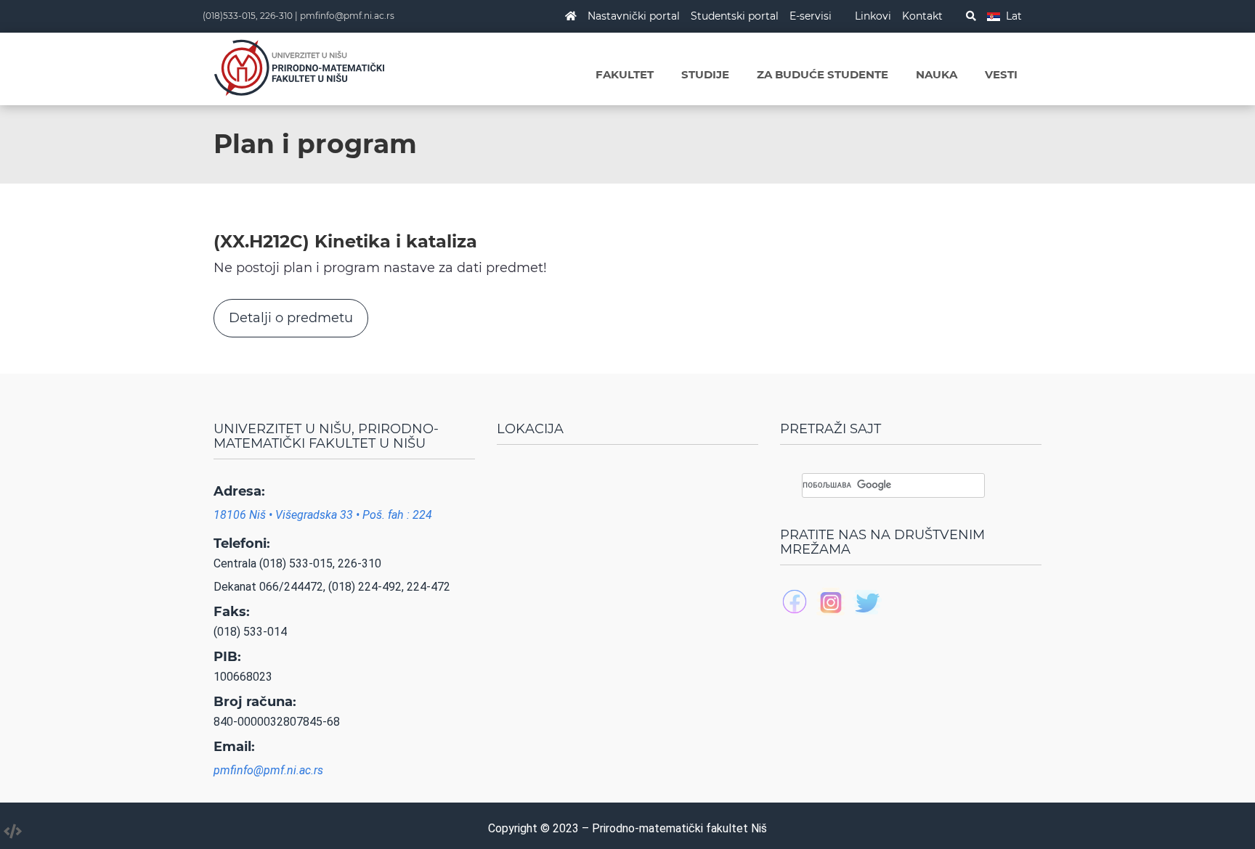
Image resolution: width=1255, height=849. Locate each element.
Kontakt (922, 15)
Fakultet (625, 74)
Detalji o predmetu (291, 318)
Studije (705, 74)
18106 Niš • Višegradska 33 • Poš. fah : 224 (323, 515)
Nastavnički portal (634, 15)
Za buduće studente (822, 74)
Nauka (936, 74)
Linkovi (873, 15)
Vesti (1001, 74)
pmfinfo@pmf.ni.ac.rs (347, 15)
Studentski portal (735, 15)
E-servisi (810, 15)
